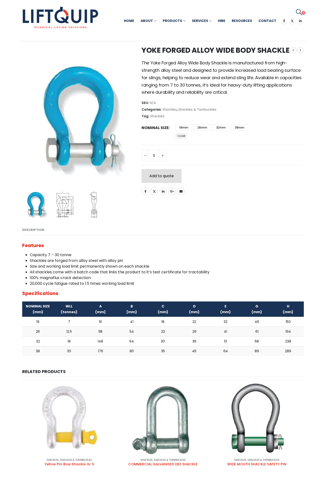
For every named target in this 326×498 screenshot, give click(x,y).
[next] (300, 50)
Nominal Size (155, 127)
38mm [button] (239, 127)
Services (200, 20)
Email (181, 191)
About (147, 20)
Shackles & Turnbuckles (197, 109)
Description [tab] (33, 230)
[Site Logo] (60, 17)
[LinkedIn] (300, 20)
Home (129, 20)
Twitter (154, 191)
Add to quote (161, 176)
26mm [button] (202, 127)
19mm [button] (183, 127)
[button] (299, 12)
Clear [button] (181, 136)
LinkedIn (163, 191)
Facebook (145, 191)
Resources (242, 20)
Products (172, 20)
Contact (267, 20)
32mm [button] (221, 127)
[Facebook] (284, 20)
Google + (172, 191)
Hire (221, 20)
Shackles (170, 109)
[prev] (293, 50)
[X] (292, 20)
